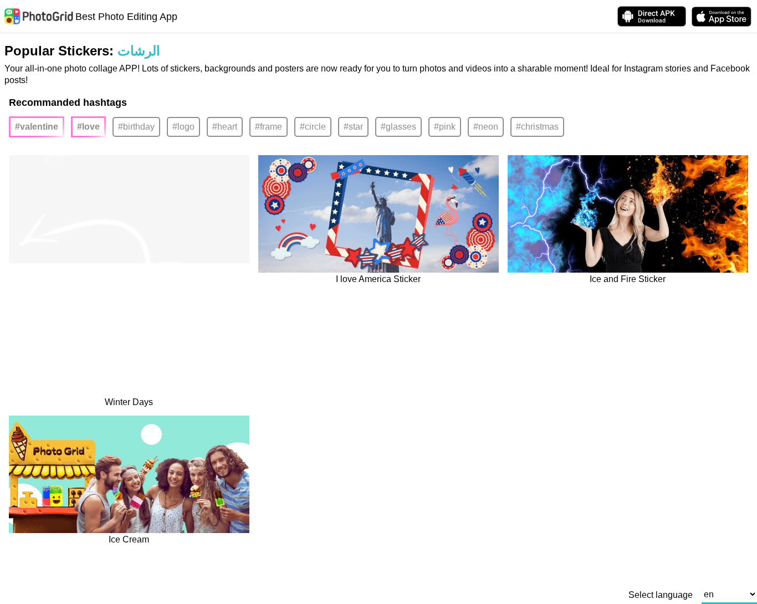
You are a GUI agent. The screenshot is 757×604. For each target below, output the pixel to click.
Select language (660, 595)
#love (88, 126)
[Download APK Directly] (651, 16)
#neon (485, 126)
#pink (445, 126)
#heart (224, 126)
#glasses (398, 126)
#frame (268, 126)
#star (353, 126)
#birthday (136, 126)
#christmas (537, 126)
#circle (313, 126)
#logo (183, 126)
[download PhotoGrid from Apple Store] (721, 17)
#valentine (36, 126)
